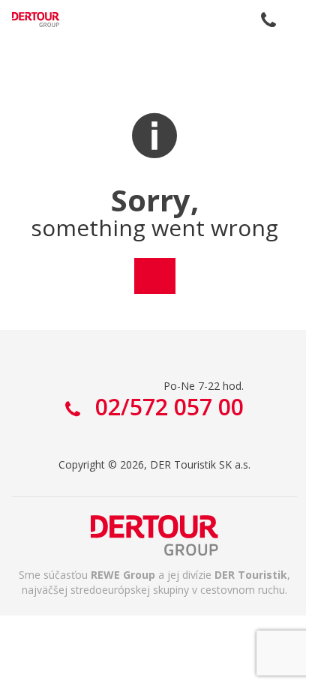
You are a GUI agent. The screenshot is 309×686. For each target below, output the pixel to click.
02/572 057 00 (268, 19)
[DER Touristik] (154, 535)
